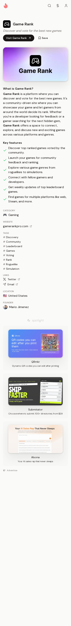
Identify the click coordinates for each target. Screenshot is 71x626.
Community (12, 241)
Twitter (12, 279)
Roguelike (10, 264)
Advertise (12, 470)
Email (11, 284)
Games (9, 250)
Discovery (10, 237)
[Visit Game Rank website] (35, 64)
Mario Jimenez (19, 307)
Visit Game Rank (16, 38)
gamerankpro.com (15, 226)
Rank (7, 259)
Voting (8, 255)
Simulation (11, 268)
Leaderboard (12, 246)
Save (45, 38)
